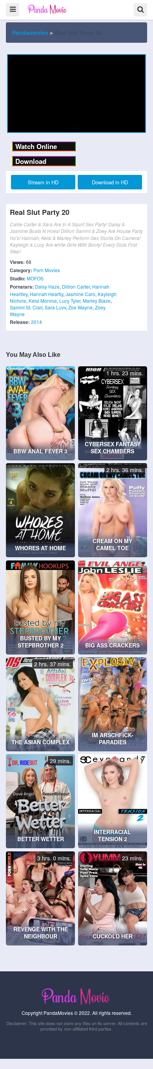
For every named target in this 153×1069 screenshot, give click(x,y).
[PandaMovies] (47, 9)
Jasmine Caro (80, 294)
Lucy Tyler (69, 300)
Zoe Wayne (80, 307)
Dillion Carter (76, 286)
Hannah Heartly (46, 294)
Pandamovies (30, 32)
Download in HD (110, 182)
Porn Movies (46, 270)
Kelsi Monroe (43, 300)
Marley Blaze (97, 300)
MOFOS (35, 278)
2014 (36, 321)
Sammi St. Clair (26, 307)
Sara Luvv (55, 307)
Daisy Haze (47, 286)
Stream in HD (43, 182)
